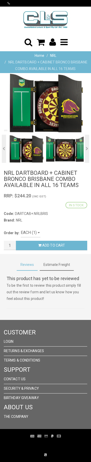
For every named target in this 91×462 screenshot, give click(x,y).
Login (9, 341)
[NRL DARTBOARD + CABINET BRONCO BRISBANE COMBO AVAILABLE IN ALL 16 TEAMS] (45, 103)
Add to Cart (53, 245)
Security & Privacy (21, 388)
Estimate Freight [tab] (56, 265)
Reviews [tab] (27, 265)
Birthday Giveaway (21, 398)
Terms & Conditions (22, 360)
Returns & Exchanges (24, 351)
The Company (16, 417)
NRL (53, 56)
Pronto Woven (53, 444)
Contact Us (15, 379)
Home (39, 56)
